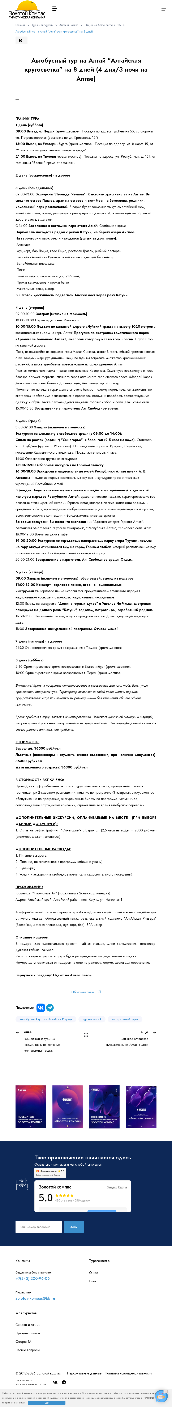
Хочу (73, 1227)
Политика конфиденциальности (128, 1373)
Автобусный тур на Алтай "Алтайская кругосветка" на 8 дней (54, 31)
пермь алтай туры (125, 1019)
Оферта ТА (23, 1341)
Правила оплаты (28, 1333)
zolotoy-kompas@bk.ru (35, 1298)
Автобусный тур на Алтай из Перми (46, 1019)
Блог (92, 1281)
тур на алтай (92, 1019)
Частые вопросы (28, 1350)
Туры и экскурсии (42, 25)
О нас (93, 1272)
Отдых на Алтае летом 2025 (103, 25)
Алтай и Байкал (68, 25)
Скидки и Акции (28, 1324)
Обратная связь (83, 992)
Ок (46, 1403)
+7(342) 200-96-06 (33, 1278)
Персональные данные (84, 1373)
